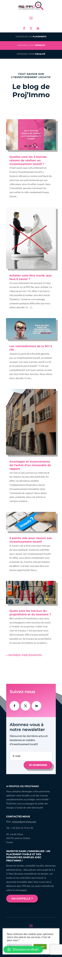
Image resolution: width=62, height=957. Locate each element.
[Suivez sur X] (31, 28)
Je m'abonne (38, 765)
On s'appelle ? (22, 898)
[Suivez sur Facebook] (24, 28)
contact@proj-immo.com (24, 821)
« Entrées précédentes (24, 655)
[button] (23, 949)
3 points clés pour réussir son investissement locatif (30, 539)
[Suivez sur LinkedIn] (38, 28)
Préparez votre (31, 45)
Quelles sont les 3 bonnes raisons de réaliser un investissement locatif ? (28, 160)
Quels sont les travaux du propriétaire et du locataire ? (30, 612)
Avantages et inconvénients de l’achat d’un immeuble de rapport (30, 465)
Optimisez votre (31, 54)
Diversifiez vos (31, 37)
